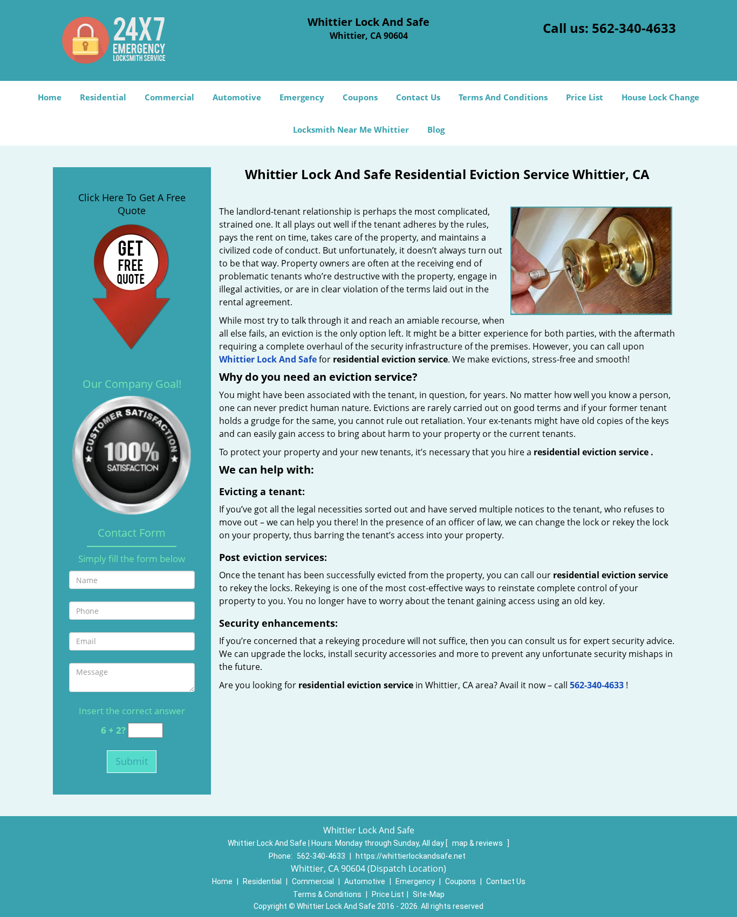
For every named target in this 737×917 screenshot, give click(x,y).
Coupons (360, 97)
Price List (584, 97)
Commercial (169, 97)
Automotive (237, 97)
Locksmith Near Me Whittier (351, 129)
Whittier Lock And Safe (268, 359)
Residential (103, 97)
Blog (436, 129)
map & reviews (478, 843)
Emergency (301, 97)
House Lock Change (660, 97)
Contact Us (418, 97)
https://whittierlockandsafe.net (411, 856)
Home (50, 97)
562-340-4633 (634, 28)
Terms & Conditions (327, 894)
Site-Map (429, 894)
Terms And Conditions (503, 97)
